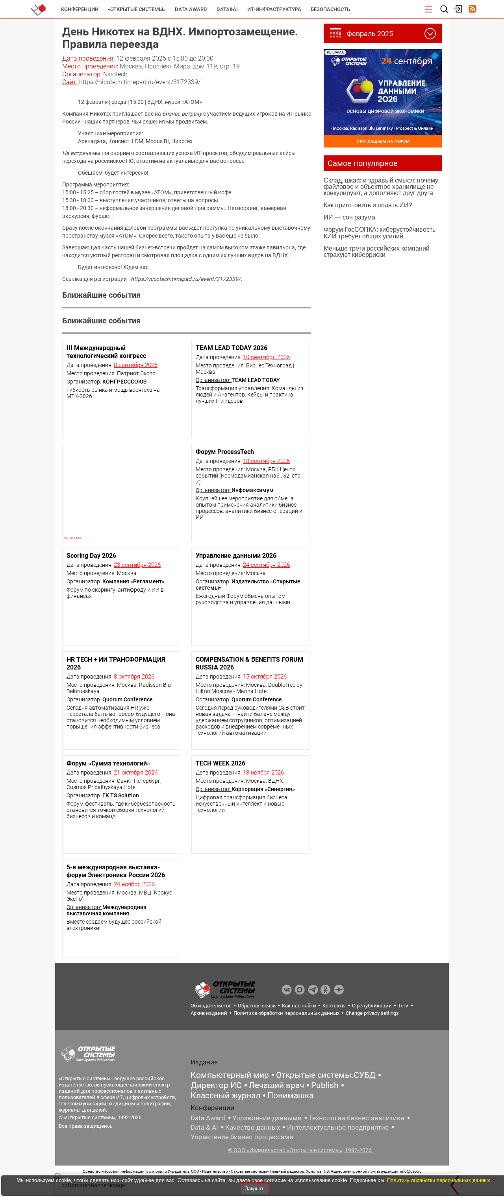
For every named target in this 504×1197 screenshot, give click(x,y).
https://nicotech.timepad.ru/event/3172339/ (186, 279)
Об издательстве (211, 1006)
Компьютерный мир (230, 1075)
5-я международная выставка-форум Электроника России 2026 (116, 871)
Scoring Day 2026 (91, 555)
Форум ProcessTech (225, 452)
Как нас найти (299, 1006)
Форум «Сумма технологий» (108, 763)
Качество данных (252, 1127)
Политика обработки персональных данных (286, 1013)
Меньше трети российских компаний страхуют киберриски (377, 251)
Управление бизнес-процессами (242, 1137)
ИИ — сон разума (349, 216)
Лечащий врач (276, 1085)
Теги (403, 1006)
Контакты (334, 1006)
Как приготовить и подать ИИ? (368, 204)
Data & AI (204, 1127)
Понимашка (290, 1095)
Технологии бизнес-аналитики (356, 1118)
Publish (325, 1085)
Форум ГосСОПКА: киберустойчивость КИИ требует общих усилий (379, 232)
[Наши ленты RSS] (472, 10)
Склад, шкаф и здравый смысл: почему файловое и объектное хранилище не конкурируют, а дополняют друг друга (381, 186)
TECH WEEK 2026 (220, 763)
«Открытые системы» (136, 9)
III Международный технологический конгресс (106, 352)
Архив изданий (209, 1013)
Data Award (208, 1118)
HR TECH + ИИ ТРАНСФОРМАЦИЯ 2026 (116, 663)
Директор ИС (216, 1085)
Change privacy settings (372, 1013)
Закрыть (255, 1188)
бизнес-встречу (182, 114)
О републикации (372, 1006)
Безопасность (330, 9)
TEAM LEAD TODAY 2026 (231, 348)
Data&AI (227, 9)
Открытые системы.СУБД (326, 1075)
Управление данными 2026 (236, 555)
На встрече (76, 153)
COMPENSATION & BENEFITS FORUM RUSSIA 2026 (249, 663)
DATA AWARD (191, 9)
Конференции (79, 9)
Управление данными (267, 1118)
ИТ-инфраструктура (274, 9)
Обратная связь (257, 1006)
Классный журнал (225, 1095)
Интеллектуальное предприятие (338, 1127)
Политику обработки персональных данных (438, 1180)
